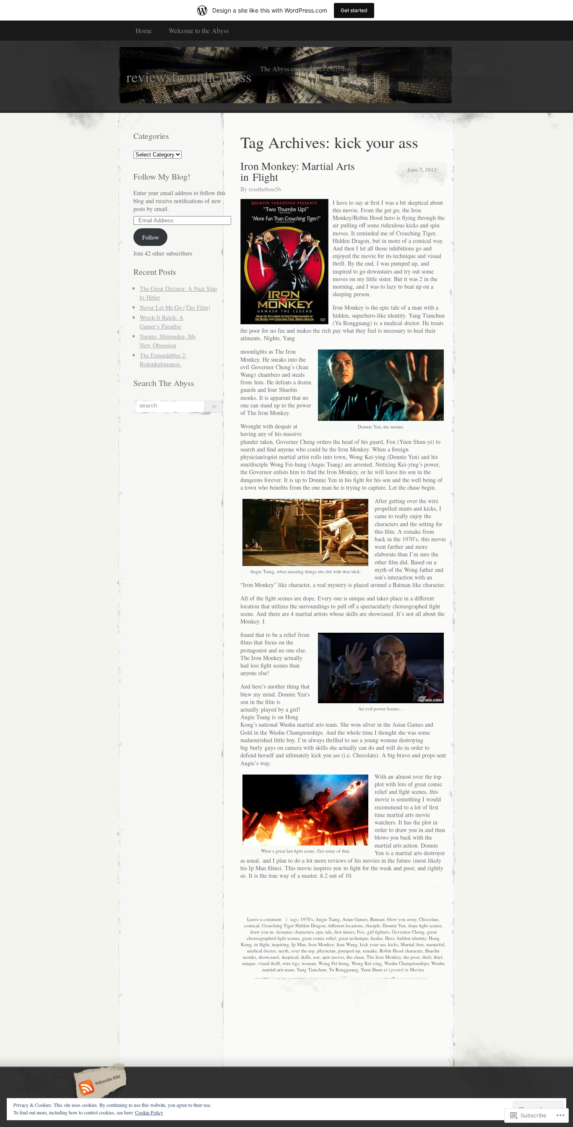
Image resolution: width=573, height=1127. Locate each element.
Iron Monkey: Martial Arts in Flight (297, 171)
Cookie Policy (149, 1112)
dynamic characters (294, 932)
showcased (268, 957)
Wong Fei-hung (333, 963)
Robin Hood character (401, 950)
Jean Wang (346, 944)
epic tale (324, 932)
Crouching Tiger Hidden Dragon (294, 925)
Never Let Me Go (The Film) (175, 307)
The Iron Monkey (384, 957)
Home (143, 30)
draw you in (261, 932)
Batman (377, 919)
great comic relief (319, 938)
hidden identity (411, 938)
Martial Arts (412, 944)
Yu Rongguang (343, 969)
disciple (372, 925)
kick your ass (372, 944)
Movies (417, 969)
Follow (150, 237)
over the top (303, 950)
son (316, 957)
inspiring (280, 944)
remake (370, 950)
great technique (353, 938)
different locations (345, 925)
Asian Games (354, 919)
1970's (306, 919)
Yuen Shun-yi (374, 969)
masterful (435, 944)
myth (284, 950)
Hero (390, 938)
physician (326, 950)
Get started (354, 10)
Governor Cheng (408, 932)
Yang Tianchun (311, 969)
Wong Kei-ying (367, 963)
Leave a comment (264, 919)
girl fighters (378, 932)
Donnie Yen (394, 925)
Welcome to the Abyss (199, 30)
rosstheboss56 (265, 189)
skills (305, 957)
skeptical (289, 957)
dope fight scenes (424, 925)
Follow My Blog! (161, 176)
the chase (355, 957)
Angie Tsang (327, 919)
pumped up (349, 950)
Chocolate (428, 919)
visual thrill (269, 963)
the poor (412, 957)
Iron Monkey (321, 944)
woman (309, 963)
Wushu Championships (406, 963)
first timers (344, 932)
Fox (361, 932)
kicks (393, 944)
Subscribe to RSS (99, 1088)
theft (426, 957)
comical (251, 925)
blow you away (402, 919)
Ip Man (299, 944)
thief (438, 957)
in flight (261, 944)
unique (248, 963)
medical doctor (261, 950)
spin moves (333, 957)
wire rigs (290, 963)
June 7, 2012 (422, 169)
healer (377, 938)
